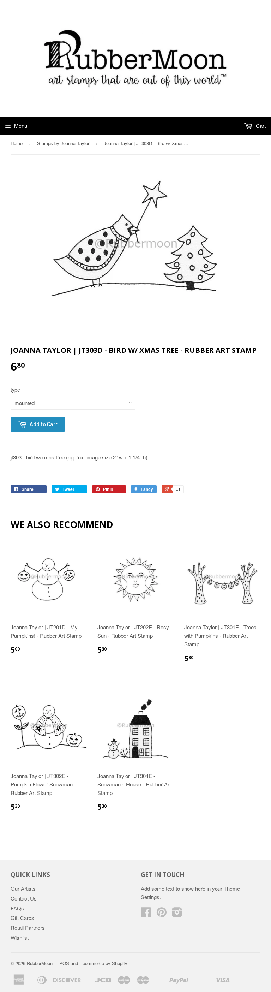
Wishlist (20, 937)
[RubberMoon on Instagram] (177, 914)
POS (64, 963)
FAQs (17, 908)
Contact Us (24, 898)
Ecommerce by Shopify (103, 963)
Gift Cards (22, 917)
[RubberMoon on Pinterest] (161, 914)
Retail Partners (28, 927)
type (15, 389)
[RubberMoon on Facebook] (146, 914)
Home (17, 143)
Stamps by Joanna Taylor (63, 143)
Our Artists (23, 888)
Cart (260, 125)
